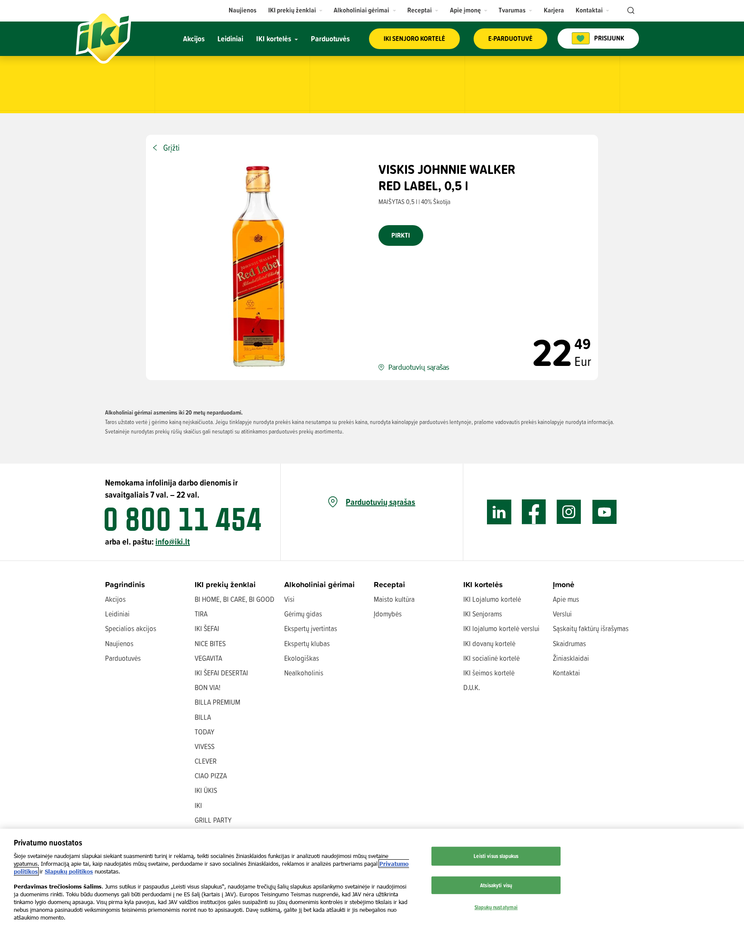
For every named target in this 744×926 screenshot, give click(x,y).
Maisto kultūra (394, 599)
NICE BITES (210, 643)
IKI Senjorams (482, 613)
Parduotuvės (123, 658)
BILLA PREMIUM (217, 702)
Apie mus (566, 599)
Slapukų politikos (69, 871)
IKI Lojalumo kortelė (492, 599)
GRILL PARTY (213, 820)
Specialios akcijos (130, 628)
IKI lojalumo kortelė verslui (501, 628)
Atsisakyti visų (496, 885)
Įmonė (563, 584)
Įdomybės (388, 613)
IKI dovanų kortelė (489, 643)
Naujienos (119, 643)
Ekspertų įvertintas (310, 628)
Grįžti (171, 147)
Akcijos (115, 599)
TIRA (201, 613)
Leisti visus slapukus (496, 856)
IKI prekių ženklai (225, 584)
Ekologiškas (301, 658)
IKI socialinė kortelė (491, 658)
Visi (289, 599)
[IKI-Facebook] (534, 512)
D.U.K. (471, 687)
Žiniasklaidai (571, 658)
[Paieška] (630, 11)
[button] (296, 10)
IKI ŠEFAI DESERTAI (221, 672)
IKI (198, 805)
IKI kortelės (483, 584)
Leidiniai (117, 613)
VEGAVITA (208, 658)
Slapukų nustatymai (496, 907)
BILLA (203, 717)
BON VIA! (207, 687)
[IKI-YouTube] (604, 512)
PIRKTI (400, 235)
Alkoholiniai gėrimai (319, 584)
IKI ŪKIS (206, 790)
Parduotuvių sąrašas (380, 502)
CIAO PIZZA (211, 775)
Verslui (562, 613)
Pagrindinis (125, 584)
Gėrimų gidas (303, 613)
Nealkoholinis (303, 672)
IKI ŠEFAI (207, 628)
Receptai (389, 584)
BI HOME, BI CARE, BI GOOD (234, 599)
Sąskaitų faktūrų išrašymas (591, 628)
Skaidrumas (569, 643)
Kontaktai (566, 672)
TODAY (204, 731)
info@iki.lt (172, 541)
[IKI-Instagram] (569, 512)
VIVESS (204, 746)
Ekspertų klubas (307, 643)
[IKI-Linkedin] (499, 512)
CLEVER (206, 761)
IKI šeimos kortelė (489, 672)
